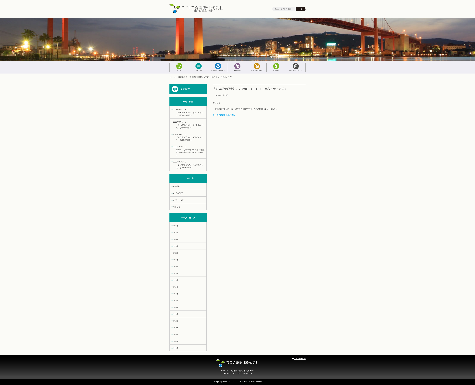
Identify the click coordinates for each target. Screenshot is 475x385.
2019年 (175, 273)
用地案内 (237, 70)
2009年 (175, 341)
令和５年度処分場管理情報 (224, 115)
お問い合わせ (300, 359)
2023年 (175, 246)
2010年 (175, 334)
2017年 (175, 287)
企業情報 (276, 70)
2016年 (175, 294)
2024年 (175, 239)
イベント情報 (178, 200)
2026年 (175, 226)
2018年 (175, 280)
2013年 (175, 314)
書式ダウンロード (295, 70)
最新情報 (198, 70)
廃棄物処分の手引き (218, 70)
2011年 (175, 328)
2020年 (175, 266)
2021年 (175, 260)
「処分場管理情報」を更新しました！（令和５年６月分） (210, 77)
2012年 (175, 321)
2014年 (175, 307)
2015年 (175, 300)
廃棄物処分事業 (256, 70)
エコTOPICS (178, 193)
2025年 (175, 232)
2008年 (175, 348)
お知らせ (176, 207)
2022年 (175, 253)
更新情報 (176, 186)
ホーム (179, 70)
